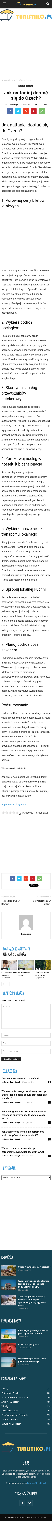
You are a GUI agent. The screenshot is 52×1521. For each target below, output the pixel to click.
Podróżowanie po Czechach (14, 1415)
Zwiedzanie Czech (9, 1410)
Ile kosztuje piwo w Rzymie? (10, 902)
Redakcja (14, 104)
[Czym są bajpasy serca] (8, 1348)
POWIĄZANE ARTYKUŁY (16, 949)
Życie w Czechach (9, 1419)
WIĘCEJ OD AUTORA (14, 954)
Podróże (22, 86)
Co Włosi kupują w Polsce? (42, 902)
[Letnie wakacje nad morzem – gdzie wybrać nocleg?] (8, 1362)
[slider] (10, 812)
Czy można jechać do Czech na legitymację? (42, 975)
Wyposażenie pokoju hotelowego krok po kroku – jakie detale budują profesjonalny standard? (24, 1095)
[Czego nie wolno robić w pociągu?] (8, 1270)
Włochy (4, 1406)
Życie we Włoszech (10, 1401)
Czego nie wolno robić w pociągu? (20, 1078)
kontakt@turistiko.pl (36, 1483)
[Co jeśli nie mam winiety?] (26, 965)
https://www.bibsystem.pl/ (15, 804)
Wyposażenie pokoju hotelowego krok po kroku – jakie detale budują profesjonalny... (33, 1284)
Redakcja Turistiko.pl (10, 1082)
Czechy (29, 86)
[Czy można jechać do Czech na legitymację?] (43, 965)
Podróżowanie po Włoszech (14, 1397)
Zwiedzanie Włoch (9, 1393)
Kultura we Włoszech (11, 1423)
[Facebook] (22, 1503)
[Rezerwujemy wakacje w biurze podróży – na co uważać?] (8, 1334)
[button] (48, 4)
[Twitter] (29, 1503)
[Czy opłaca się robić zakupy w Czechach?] (9, 965)
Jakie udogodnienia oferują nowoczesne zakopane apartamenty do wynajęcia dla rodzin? (23, 1115)
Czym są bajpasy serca (29, 1344)
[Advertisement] (26, 49)
